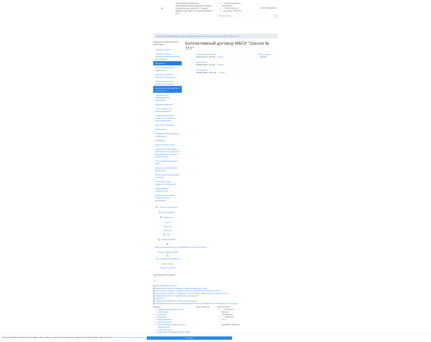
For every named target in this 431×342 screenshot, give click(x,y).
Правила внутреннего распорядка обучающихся (165, 75)
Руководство (160, 140)
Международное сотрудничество (162, 189)
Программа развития (163, 104)
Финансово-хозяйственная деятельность (166, 169)
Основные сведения (163, 49)
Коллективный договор (206, 54)
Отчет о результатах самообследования (163, 110)
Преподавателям (229, 22)
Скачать (220, 57)
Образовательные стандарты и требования (167, 134)
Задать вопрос (168, 264)
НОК (167, 222)
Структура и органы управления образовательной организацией (167, 56)
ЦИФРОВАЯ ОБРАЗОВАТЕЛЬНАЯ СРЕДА (170, 30)
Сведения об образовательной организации (176, 22)
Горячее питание (257, 26)
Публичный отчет (206, 26)
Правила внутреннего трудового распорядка (164, 82)
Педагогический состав (164, 145)
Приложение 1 (202, 62)
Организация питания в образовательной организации (165, 197)
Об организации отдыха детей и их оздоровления (175, 26)
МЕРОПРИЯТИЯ (263, 22)
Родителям (214, 22)
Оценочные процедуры (164, 125)
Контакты (220, 26)
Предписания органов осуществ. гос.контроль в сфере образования (165, 118)
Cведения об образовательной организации (174, 36)
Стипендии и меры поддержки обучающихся (165, 182)
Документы (197, 36)
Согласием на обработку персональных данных (130, 337)
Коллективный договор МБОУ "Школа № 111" (221, 36)
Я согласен (189, 338)
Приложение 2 (202, 70)
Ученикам (202, 22)
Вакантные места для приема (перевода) (167, 176)
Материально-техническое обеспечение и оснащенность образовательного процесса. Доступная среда (167, 153)
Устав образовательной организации (165, 68)
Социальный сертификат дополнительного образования (213, 30)
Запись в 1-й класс (167, 268)
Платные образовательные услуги (166, 162)
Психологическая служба (167, 252)
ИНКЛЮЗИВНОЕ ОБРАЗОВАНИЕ (252, 30)
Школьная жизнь (246, 22)
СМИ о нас (167, 226)
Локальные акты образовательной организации (162, 97)
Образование (160, 129)
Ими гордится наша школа (237, 26)
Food (269, 26)
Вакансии (168, 230)
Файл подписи (264, 54)
